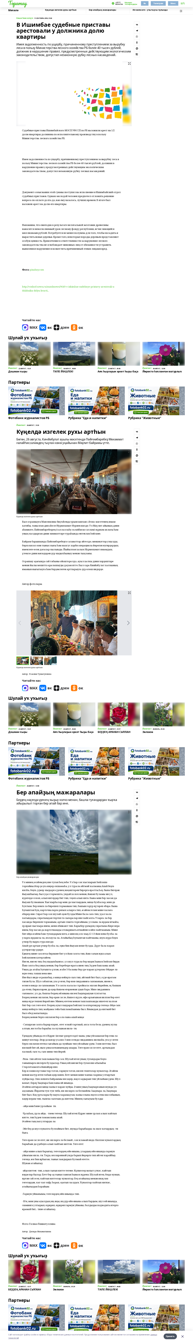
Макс (173, 3)
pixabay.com (37, 269)
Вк (145, 3)
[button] (128, 623)
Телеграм (158, 3)
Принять (170, 1336)
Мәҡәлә (13, 10)
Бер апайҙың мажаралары (102, 10)
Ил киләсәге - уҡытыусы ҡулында (150, 10)
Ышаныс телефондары (131, 3)
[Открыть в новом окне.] (30, 327)
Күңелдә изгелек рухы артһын (60, 10)
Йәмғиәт (21, 425)
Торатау (17, 3)
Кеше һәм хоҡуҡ (24, 18)
